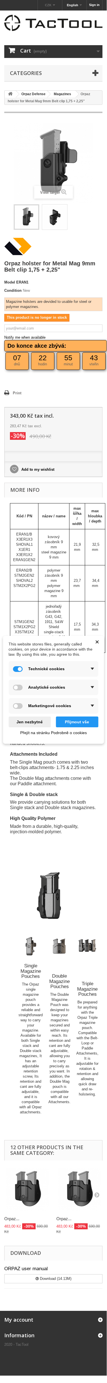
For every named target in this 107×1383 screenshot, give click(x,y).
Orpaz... (11, 1218)
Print (17, 393)
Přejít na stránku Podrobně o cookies (53, 732)
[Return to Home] (10, 94)
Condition (13, 290)
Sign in (94, 5)
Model (9, 282)
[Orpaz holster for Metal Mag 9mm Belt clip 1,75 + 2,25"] (26, 217)
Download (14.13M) (55, 1278)
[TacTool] (53, 23)
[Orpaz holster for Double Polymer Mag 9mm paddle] (79, 1189)
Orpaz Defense (33, 94)
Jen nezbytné (30, 722)
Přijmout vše (77, 722)
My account (18, 1319)
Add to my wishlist (37, 469)
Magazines (62, 94)
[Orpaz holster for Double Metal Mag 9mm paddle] (27, 1189)
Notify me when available (25, 337)
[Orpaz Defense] (18, 246)
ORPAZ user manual (26, 1268)
